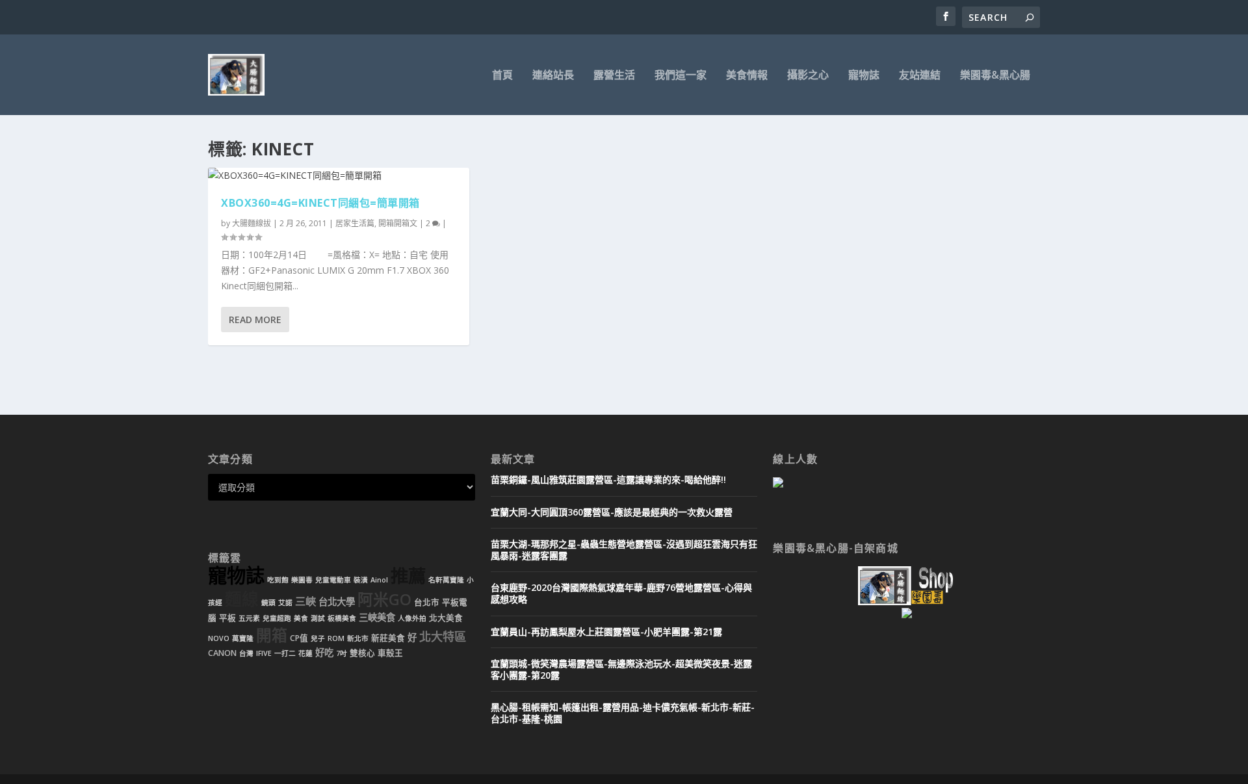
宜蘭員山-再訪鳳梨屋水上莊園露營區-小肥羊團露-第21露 (606, 631)
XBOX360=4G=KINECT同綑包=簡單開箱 (320, 203)
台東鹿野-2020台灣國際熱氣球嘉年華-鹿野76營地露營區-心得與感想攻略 (621, 593)
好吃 (324, 652)
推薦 (408, 576)
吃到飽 (278, 579)
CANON (222, 653)
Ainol (379, 579)
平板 (227, 617)
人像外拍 (412, 618)
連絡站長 (553, 76)
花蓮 (305, 653)
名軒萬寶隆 (446, 579)
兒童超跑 (277, 618)
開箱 (271, 635)
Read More (255, 319)
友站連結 (920, 76)
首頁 (502, 76)
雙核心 (362, 653)
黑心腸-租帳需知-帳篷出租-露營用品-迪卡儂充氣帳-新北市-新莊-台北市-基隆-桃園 (623, 713)
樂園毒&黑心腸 (995, 76)
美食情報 (747, 76)
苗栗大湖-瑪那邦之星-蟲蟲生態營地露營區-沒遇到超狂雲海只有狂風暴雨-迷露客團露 (624, 550)
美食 (301, 618)
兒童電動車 (333, 579)
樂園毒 (302, 579)
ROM (336, 638)
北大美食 (446, 617)
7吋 (341, 653)
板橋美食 (342, 618)
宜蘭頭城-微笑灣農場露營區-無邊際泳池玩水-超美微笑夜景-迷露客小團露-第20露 (621, 669)
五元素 (249, 618)
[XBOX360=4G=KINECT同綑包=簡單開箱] (338, 175)
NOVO (218, 638)
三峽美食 (377, 617)
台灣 (246, 653)
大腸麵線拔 (251, 223)
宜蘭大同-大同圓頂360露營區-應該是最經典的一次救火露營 (612, 512)
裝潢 (361, 579)
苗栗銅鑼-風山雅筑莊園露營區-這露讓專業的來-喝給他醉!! (608, 479)
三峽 (305, 601)
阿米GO (384, 599)
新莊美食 (388, 638)
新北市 (358, 638)
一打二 (285, 653)
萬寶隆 (243, 638)
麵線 (242, 599)
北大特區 (442, 636)
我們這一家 (681, 76)
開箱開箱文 (397, 223)
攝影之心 (808, 76)
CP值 (299, 638)
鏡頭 (268, 602)
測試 (318, 618)
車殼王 (390, 653)
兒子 (318, 638)
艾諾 (285, 602)
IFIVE (264, 653)
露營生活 (614, 76)
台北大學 (336, 601)
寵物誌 (863, 76)
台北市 (426, 602)
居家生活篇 (354, 223)
